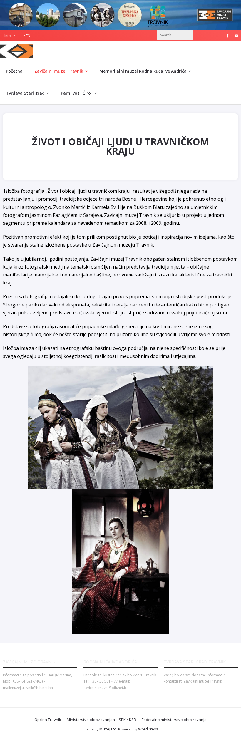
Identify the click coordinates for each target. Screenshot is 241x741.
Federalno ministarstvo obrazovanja (174, 719)
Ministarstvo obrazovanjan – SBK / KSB (101, 719)
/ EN (27, 35)
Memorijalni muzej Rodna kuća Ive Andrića (143, 71)
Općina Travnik (47, 719)
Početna (14, 71)
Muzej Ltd (107, 729)
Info (7, 35)
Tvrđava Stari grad (25, 93)
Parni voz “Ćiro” (77, 93)
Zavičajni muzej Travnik (58, 71)
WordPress (148, 729)
